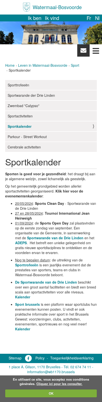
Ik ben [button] (34, 17)
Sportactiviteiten (20, 115)
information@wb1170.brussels (51, 371)
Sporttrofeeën (18, 84)
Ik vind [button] (52, 17)
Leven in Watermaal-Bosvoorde (42, 65)
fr (89, 17)
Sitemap (15, 357)
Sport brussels (27, 304)
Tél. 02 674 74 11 (77, 366)
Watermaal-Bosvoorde (57, 7)
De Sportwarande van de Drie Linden (46, 282)
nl (97, 17)
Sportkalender (19, 126)
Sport (75, 65)
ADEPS (21, 242)
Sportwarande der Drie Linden (31, 95)
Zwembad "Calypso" (23, 105)
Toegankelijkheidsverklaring (72, 357)
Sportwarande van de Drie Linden (55, 237)
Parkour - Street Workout (27, 136)
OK (51, 393)
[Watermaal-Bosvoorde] (26, 7)
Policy (40, 357)
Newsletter (83, 52)
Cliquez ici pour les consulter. (59, 383)
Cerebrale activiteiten (24, 147)
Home (10, 65)
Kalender (22, 296)
